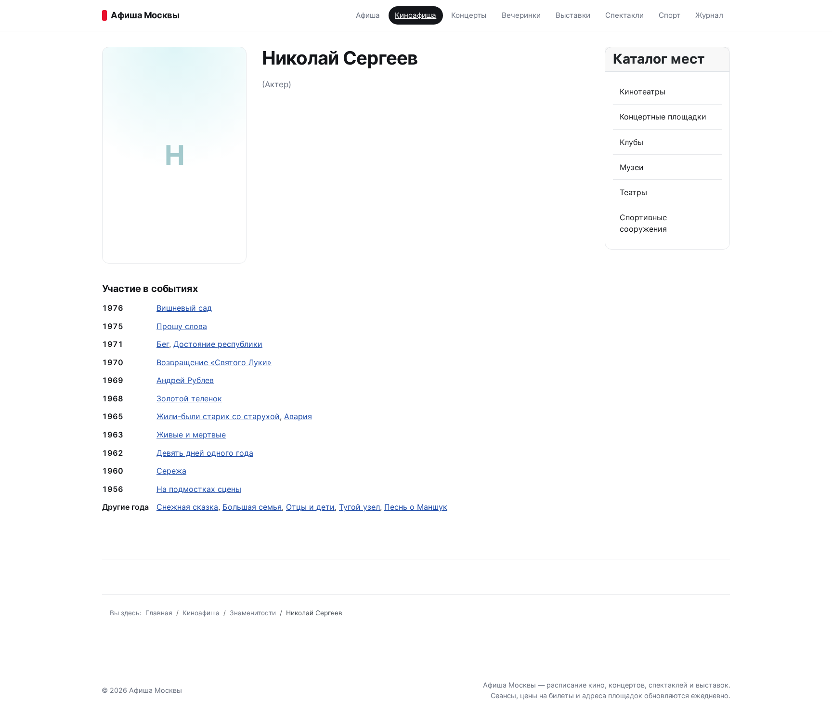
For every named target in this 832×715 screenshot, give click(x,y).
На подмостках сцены (198, 489)
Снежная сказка (187, 507)
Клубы (631, 142)
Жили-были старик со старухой (218, 416)
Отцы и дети (310, 507)
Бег (162, 344)
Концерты (468, 15)
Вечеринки (521, 15)
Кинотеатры (642, 91)
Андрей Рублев (185, 380)
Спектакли (624, 15)
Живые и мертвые (191, 434)
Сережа (171, 471)
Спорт (669, 15)
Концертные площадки (663, 116)
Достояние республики (217, 344)
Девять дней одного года (204, 453)
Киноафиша (415, 15)
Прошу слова (181, 326)
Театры (633, 192)
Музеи (632, 167)
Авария (298, 416)
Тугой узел (359, 507)
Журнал (709, 15)
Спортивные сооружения (643, 223)
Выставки (573, 15)
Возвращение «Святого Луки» (214, 362)
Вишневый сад (184, 308)
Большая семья (252, 507)
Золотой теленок (189, 398)
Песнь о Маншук (415, 507)
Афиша (368, 15)
